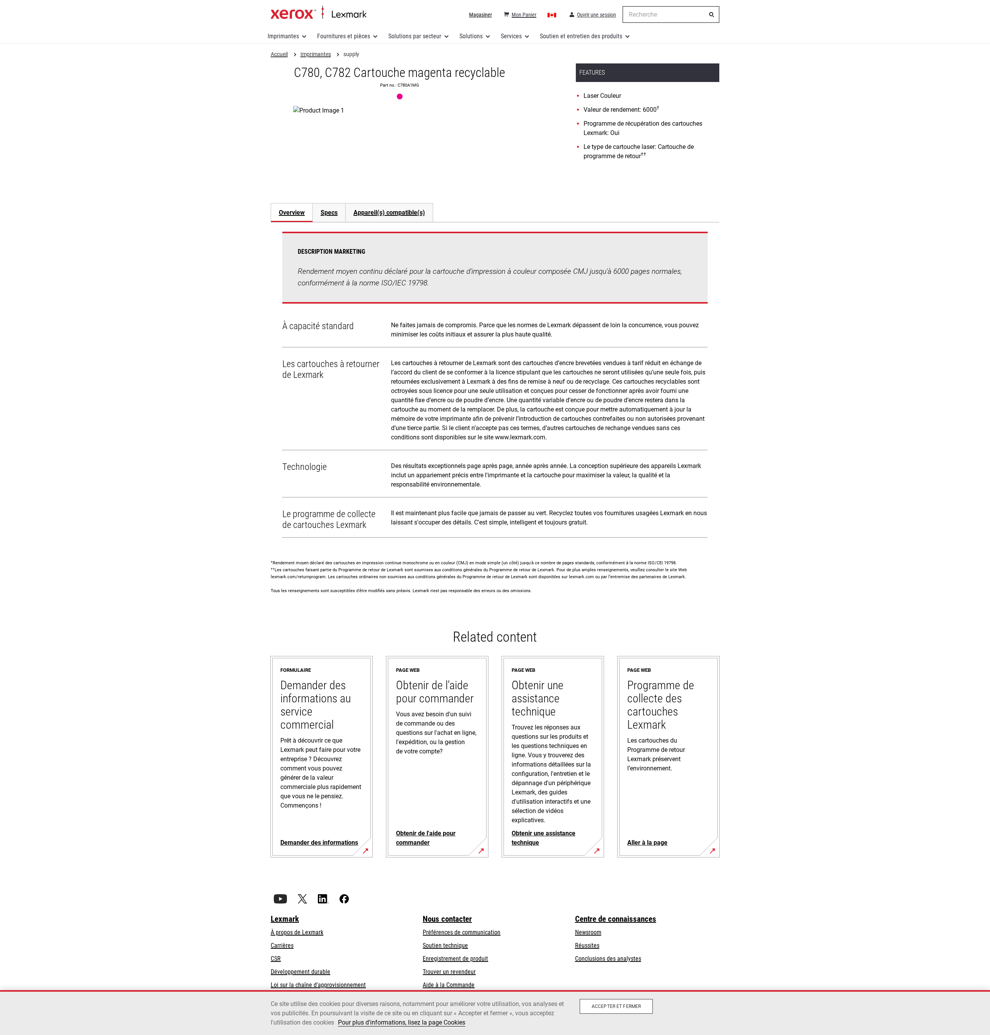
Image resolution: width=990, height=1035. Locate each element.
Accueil (318, 12)
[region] (495, 1012)
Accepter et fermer (616, 1006)
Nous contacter (447, 919)
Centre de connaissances (615, 919)
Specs (329, 212)
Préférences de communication (461, 932)
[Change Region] (552, 14)
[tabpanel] (495, 386)
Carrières (282, 945)
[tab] (291, 212)
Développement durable (300, 971)
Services (511, 36)
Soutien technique (445, 945)
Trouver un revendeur (449, 971)
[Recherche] (711, 15)
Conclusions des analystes (608, 958)
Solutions (471, 36)
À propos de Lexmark (297, 932)
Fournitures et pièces (343, 36)
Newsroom (588, 932)
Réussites (587, 945)
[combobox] (671, 14)
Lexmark (285, 919)
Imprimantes (283, 36)
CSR (276, 958)
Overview (292, 212)
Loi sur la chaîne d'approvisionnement (318, 985)
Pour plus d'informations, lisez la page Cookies (401, 1022)
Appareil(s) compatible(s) (389, 212)
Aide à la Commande (449, 985)
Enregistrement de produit (455, 958)
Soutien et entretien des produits (581, 36)
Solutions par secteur (414, 36)
